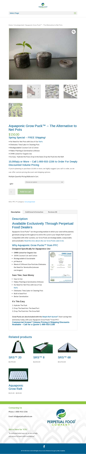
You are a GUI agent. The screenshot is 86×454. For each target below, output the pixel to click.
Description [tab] (15, 212)
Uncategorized (19, 25)
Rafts (41, 142)
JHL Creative (61, 451)
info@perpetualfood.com (23, 416)
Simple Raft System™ (50, 317)
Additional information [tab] (34, 212)
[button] (74, 32)
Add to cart (25, 191)
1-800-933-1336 (45, 161)
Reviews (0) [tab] (52, 212)
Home (11, 25)
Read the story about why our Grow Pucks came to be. (44, 241)
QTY (11, 184)
